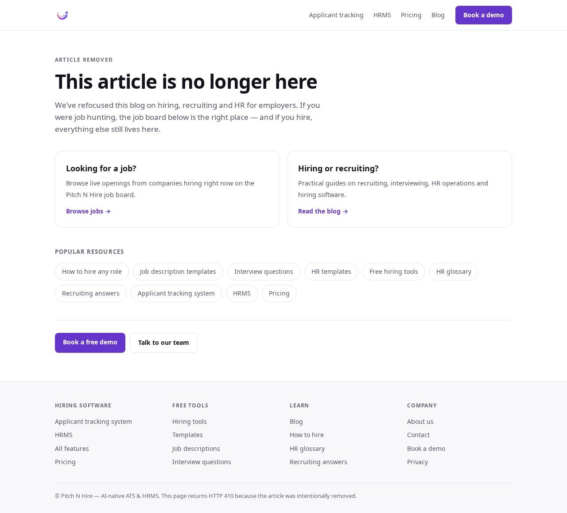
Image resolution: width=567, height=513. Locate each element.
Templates (187, 434)
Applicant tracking (336, 15)
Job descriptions (196, 448)
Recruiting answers (91, 293)
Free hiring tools (393, 271)
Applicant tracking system (176, 293)
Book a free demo (90, 342)
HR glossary (453, 271)
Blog (438, 15)
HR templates (331, 271)
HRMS (382, 15)
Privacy (417, 462)
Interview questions (263, 271)
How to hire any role (92, 271)
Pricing (411, 15)
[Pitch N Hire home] (62, 15)
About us (420, 421)
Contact (418, 434)
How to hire (307, 434)
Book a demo (483, 15)
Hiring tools (189, 421)
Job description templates (178, 271)
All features (72, 448)
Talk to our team (163, 342)
